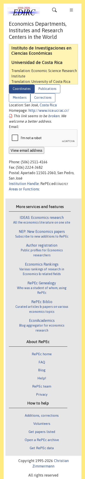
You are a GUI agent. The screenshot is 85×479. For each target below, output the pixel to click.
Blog (42, 370)
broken (53, 116)
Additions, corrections (42, 415)
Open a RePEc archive (42, 440)
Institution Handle (24, 184)
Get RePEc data (42, 448)
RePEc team (41, 386)
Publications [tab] (47, 89)
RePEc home (42, 354)
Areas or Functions (24, 189)
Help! (41, 378)
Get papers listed (42, 432)
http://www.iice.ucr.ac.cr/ (48, 110)
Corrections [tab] (42, 97)
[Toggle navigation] (54, 11)
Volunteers (41, 423)
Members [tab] (20, 97)
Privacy (41, 394)
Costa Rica (48, 105)
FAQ (42, 362)
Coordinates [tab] (22, 89)
